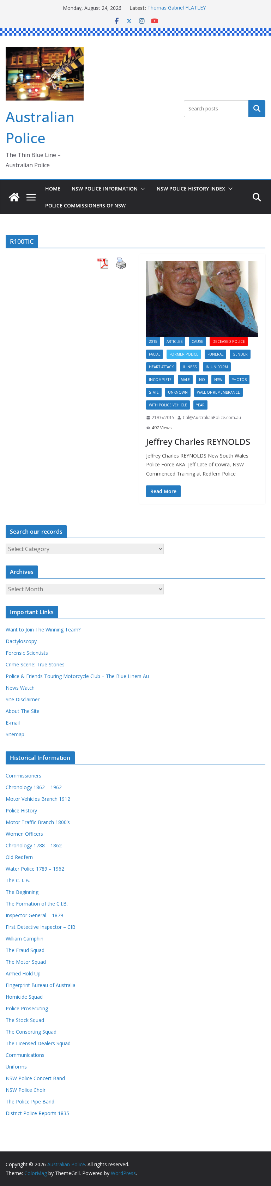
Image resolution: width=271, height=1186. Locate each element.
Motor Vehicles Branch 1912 (38, 798)
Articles (174, 341)
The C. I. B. (18, 880)
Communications (25, 1055)
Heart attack (161, 366)
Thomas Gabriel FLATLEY (176, 8)
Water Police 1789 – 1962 (35, 868)
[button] (141, 189)
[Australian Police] (14, 197)
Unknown (178, 392)
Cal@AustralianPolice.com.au (212, 417)
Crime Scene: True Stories (35, 664)
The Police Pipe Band (30, 1101)
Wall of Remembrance (218, 392)
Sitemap (15, 734)
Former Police (183, 354)
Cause (197, 341)
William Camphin (24, 938)
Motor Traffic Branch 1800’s (38, 822)
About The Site (23, 711)
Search (256, 109)
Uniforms (16, 1066)
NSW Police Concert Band (35, 1078)
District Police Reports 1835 (37, 1113)
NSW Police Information (105, 188)
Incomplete (160, 379)
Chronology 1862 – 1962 (34, 787)
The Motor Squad (26, 961)
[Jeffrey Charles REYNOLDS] (202, 299)
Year (200, 405)
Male (185, 379)
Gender (240, 354)
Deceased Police (228, 341)
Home (52, 188)
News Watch (20, 687)
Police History (21, 810)
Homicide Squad (24, 996)
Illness (190, 366)
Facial (154, 354)
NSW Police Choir (26, 1090)
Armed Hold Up (23, 973)
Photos (239, 379)
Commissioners (23, 775)
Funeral (215, 354)
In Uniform (217, 366)
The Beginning (22, 892)
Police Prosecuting (27, 1008)
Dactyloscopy (21, 641)
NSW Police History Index (191, 188)
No (202, 379)
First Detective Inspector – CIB (41, 927)
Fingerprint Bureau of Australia (41, 985)
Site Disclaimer (23, 699)
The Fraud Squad (25, 950)
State (154, 392)
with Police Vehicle (168, 405)
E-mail (13, 722)
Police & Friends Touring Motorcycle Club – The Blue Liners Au (77, 676)
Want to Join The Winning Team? (43, 629)
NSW (218, 379)
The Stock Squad (25, 1020)
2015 (153, 341)
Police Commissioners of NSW (85, 205)
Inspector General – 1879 (34, 915)
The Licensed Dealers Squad (38, 1043)
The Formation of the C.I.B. (37, 903)
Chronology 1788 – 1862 (34, 845)
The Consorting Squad (31, 1031)
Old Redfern (19, 857)
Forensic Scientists (27, 652)
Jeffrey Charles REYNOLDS (198, 441)
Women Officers (24, 833)
